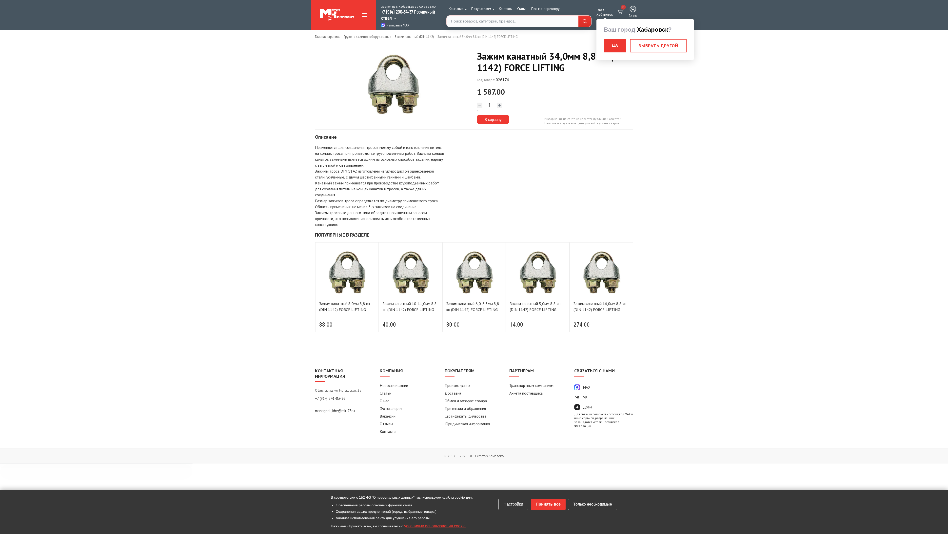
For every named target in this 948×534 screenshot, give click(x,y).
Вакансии (387, 416)
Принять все (548, 504)
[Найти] (584, 21)
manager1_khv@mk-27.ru (335, 410)
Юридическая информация (467, 423)
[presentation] (321, 289)
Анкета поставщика (526, 393)
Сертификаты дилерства (465, 416)
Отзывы (386, 423)
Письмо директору (545, 8)
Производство (457, 385)
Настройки (513, 504)
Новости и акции (394, 385)
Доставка (453, 393)
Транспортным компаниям (531, 385)
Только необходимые (592, 504)
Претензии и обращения (465, 408)
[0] (620, 12)
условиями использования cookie (435, 526)
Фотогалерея (391, 408)
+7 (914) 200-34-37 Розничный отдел (408, 15)
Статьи (521, 8)
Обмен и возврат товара (466, 400)
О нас (384, 400)
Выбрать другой (658, 45)
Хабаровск (604, 14)
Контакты (505, 8)
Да (615, 45)
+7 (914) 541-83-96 (330, 398)
